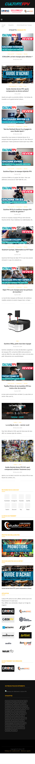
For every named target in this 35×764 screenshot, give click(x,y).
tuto (14, 728)
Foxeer (7, 713)
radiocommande (10, 723)
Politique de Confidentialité (12, 751)
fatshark (8, 711)
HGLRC (16, 715)
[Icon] (17, 42)
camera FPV (8, 703)
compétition (17, 706)
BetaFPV (15, 701)
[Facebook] (12, 743)
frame (17, 713)
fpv (12, 713)
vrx (19, 728)
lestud (7, 718)
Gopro (7, 715)
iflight (22, 715)
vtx (23, 728)
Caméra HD (16, 703)
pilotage (21, 720)
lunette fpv (23, 718)
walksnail (8, 730)
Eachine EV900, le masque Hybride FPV (17, 171)
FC (13, 711)
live (17, 718)
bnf (20, 701)
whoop (14, 730)
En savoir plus (14, 601)
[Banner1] (17, 525)
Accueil (3, 25)
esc (27, 708)
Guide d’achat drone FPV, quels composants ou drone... (17, 588)
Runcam (18, 723)
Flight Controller (20, 711)
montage (8, 720)
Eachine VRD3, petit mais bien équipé (17, 344)
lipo (13, 718)
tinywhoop (20, 725)
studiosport (9, 725)
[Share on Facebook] (17, 62)
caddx (25, 701)
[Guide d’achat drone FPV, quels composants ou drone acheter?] (17, 575)
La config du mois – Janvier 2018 (17, 425)
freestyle (23, 713)
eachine (17, 708)
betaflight (8, 701)
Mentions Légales (25, 751)
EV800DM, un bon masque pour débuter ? (17, 57)
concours (24, 706)
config (7, 708)
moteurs (15, 720)
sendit (23, 723)
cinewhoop (8, 706)
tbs (15, 725)
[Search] (33, 19)
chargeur (23, 703)
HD (12, 715)
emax (23, 708)
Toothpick (8, 728)
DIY (12, 708)
